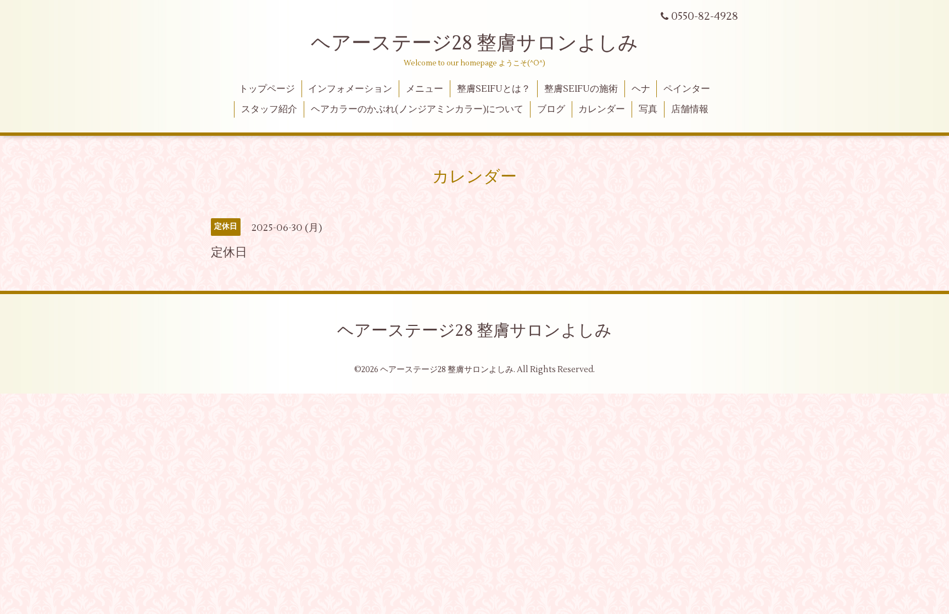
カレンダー (601, 109)
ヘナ (641, 89)
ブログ (551, 109)
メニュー (424, 89)
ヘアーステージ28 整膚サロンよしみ (474, 43)
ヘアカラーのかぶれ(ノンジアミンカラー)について (417, 109)
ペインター (686, 89)
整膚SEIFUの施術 (581, 89)
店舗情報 (689, 109)
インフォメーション (350, 89)
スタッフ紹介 (269, 109)
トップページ (267, 89)
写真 (648, 109)
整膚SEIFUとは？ (494, 89)
